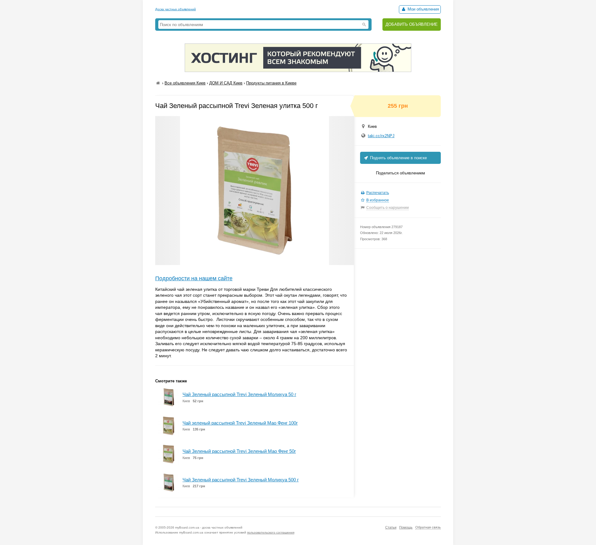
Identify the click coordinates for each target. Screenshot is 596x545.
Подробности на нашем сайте (194, 278)
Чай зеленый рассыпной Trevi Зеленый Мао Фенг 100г (240, 423)
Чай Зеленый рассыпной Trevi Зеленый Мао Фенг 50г (239, 451)
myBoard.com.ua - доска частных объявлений (208, 527)
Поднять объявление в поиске (398, 157)
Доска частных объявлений (175, 9)
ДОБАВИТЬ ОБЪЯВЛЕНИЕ (412, 24)
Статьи (390, 527)
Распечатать (377, 193)
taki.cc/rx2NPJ (381, 135)
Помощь (406, 527)
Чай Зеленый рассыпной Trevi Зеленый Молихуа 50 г (239, 394)
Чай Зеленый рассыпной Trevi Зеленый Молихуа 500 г (241, 479)
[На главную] (158, 83)
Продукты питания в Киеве (271, 83)
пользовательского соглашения (270, 532)
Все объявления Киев (185, 83)
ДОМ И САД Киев (225, 83)
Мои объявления (422, 9)
